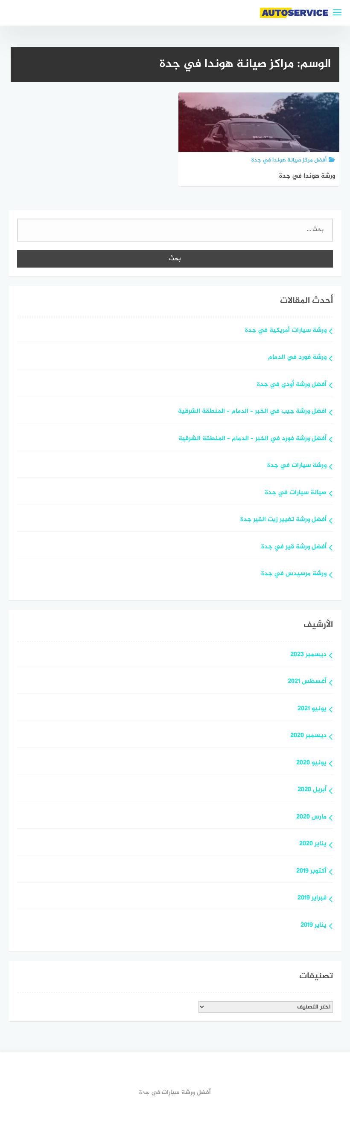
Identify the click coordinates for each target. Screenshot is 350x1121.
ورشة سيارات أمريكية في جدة (286, 331)
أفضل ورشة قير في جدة (294, 547)
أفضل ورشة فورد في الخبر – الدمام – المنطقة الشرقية (252, 439)
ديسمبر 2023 (308, 655)
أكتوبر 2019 (311, 871)
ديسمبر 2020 (308, 736)
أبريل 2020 (312, 790)
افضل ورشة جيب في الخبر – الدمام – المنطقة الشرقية (252, 412)
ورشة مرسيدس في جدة (294, 574)
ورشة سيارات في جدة (297, 466)
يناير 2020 (313, 844)
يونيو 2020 (311, 763)
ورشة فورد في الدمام (297, 358)
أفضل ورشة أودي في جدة (292, 385)
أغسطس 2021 (307, 682)
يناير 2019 (313, 926)
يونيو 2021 (312, 709)
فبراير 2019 (312, 898)
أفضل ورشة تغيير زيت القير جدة (283, 520)
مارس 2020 (311, 817)
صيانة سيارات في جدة (296, 493)
